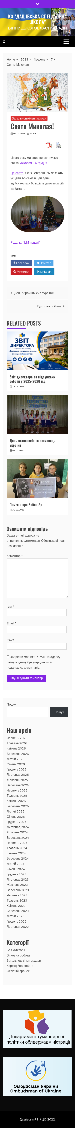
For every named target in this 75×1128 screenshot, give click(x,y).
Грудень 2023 (17, 874)
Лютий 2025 (15, 811)
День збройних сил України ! (34, 293)
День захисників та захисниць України (32, 442)
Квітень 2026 (16, 748)
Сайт (10, 640)
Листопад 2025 (18, 774)
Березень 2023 (18, 911)
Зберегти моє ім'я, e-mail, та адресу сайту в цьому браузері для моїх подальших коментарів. (33, 662)
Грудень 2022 (17, 921)
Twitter (45, 263)
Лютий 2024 (15, 864)
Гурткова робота (49, 306)
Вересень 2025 (18, 785)
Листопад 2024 (18, 827)
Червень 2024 (17, 843)
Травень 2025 (17, 795)
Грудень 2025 (17, 769)
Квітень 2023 (16, 906)
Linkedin (45, 271)
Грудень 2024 (17, 822)
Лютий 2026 (15, 759)
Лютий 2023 (15, 916)
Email (11, 623)
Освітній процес (18, 971)
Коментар (15, 556)
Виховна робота (18, 955)
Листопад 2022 (18, 927)
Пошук (11, 704)
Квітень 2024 (16, 853)
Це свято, (17, 173)
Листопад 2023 (18, 879)
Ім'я (10, 606)
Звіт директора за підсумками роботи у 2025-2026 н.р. (33, 379)
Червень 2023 (17, 895)
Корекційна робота (20, 966)
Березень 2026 (18, 754)
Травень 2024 (17, 848)
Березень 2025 (18, 806)
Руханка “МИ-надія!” (25, 242)
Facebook (22, 263)
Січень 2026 (16, 764)
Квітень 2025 (16, 801)
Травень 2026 (17, 743)
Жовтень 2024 (17, 832)
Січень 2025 (16, 816)
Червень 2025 (17, 790)
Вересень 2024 (18, 837)
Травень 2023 (17, 900)
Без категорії (16, 950)
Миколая (26, 163)
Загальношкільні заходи (29, 118)
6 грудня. (41, 163)
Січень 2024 (16, 869)
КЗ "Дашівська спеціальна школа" (37, 19)
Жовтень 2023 (17, 885)
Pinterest (22, 271)
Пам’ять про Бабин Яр (26, 504)
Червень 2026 (17, 738)
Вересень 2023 (18, 890)
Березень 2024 (18, 858)
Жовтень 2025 (17, 780)
